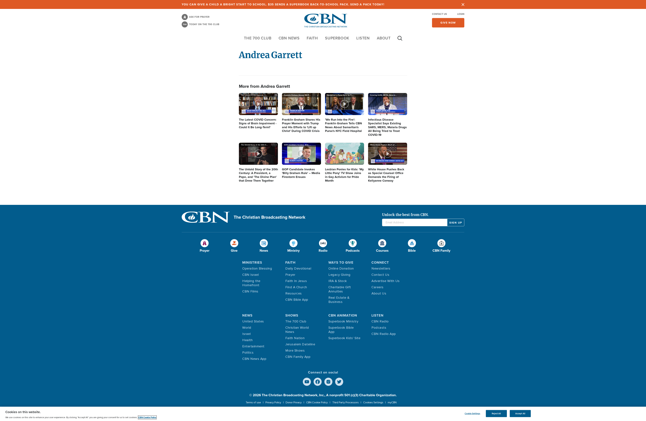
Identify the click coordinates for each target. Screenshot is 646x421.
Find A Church (296, 287)
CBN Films (250, 291)
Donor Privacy (294, 402)
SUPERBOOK (337, 38)
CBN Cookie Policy (317, 402)
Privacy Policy (273, 402)
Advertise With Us (385, 281)
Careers (377, 287)
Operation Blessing (257, 269)
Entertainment (253, 346)
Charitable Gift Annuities (339, 289)
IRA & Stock (337, 281)
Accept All (520, 413)
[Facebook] (318, 382)
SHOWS (291, 315)
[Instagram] (328, 382)
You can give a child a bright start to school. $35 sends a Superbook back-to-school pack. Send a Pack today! (283, 4)
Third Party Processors (345, 402)
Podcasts (378, 328)
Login (460, 14)
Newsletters (380, 269)
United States (253, 321)
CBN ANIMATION (342, 315)
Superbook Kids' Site (344, 338)
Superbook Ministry (343, 321)
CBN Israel (250, 275)
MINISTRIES (252, 262)
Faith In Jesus (296, 281)
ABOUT (384, 38)
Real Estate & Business (339, 300)
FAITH (312, 38)
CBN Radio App (383, 334)
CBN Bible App (296, 300)
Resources (293, 293)
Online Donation (341, 269)
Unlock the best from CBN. (405, 215)
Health (247, 340)
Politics (248, 353)
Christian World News (297, 330)
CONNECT (380, 262)
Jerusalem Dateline (300, 344)
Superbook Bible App (341, 330)
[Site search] (400, 40)
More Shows (295, 351)
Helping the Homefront (251, 283)
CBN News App (254, 359)
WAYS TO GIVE (340, 262)
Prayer (290, 275)
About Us (378, 293)
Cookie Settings (472, 413)
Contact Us (439, 14)
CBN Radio (380, 321)
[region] (323, 414)
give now (448, 23)
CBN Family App (297, 357)
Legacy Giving (339, 275)
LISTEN (363, 38)
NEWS (247, 315)
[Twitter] (339, 382)
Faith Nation (295, 338)
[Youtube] (307, 382)
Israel (246, 334)
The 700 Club (258, 38)
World (246, 328)
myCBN (392, 402)
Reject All (496, 413)
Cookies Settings (373, 402)
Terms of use (253, 402)
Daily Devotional (298, 269)
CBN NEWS (289, 38)
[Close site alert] (463, 4)
